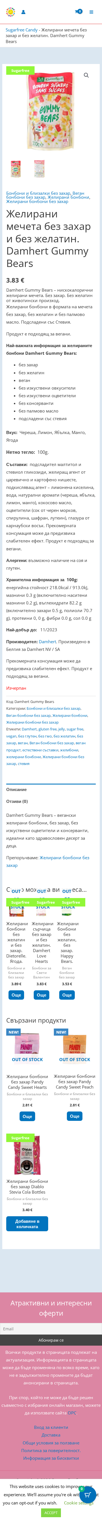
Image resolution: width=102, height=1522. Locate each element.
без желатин (64, 736)
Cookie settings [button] (79, 1503)
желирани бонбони (23, 756)
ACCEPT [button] (51, 1512)
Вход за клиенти (51, 1427)
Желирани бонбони (68, 197)
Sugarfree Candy (22, 30)
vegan (11, 736)
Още (16, 995)
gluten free (48, 729)
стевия (23, 763)
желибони (69, 750)
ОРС (72, 1413)
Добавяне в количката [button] (27, 1223)
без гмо (45, 736)
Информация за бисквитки (51, 1458)
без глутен (27, 736)
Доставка (51, 1435)
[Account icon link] (23, 12)
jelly (61, 729)
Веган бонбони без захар (28, 715)
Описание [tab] (16, 789)
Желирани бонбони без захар (37, 201)
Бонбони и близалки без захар (38, 193)
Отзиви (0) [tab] (17, 801)
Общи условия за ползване (51, 1443)
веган (23, 742)
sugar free (75, 729)
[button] (86, 75)
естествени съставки (40, 750)
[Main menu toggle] (91, 12)
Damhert (47, 641)
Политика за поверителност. (51, 1450)
